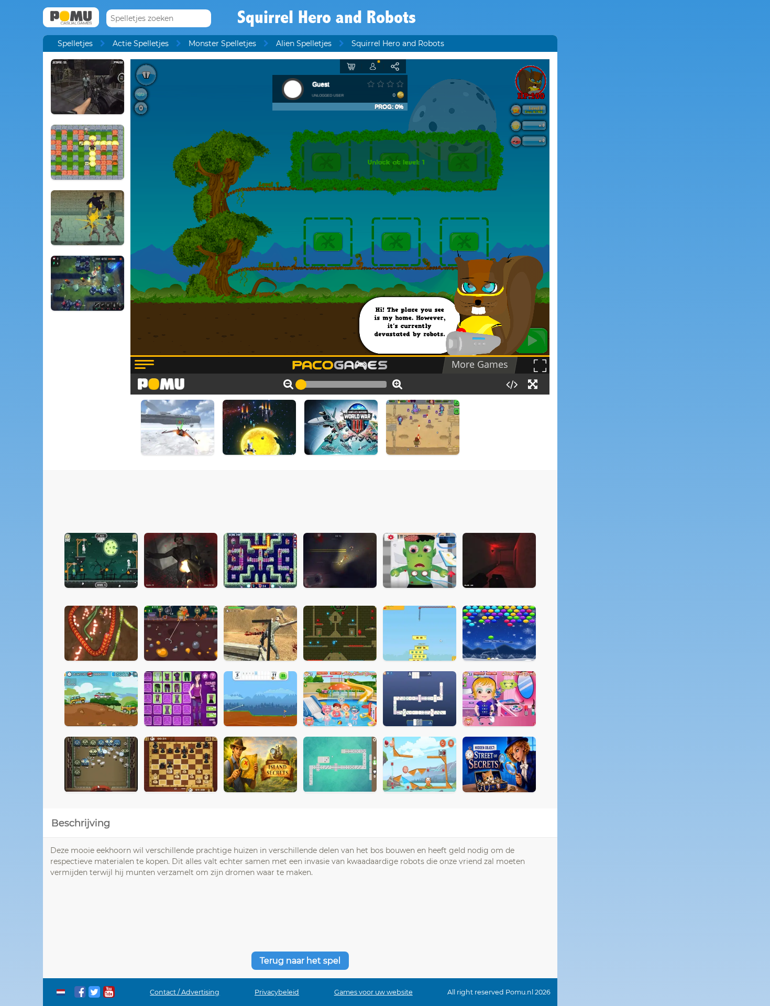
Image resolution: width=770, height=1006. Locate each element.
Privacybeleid (277, 992)
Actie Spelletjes (141, 43)
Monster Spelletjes (222, 43)
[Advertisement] (300, 498)
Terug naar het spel (300, 961)
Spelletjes (75, 43)
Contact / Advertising (184, 992)
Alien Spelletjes (304, 43)
